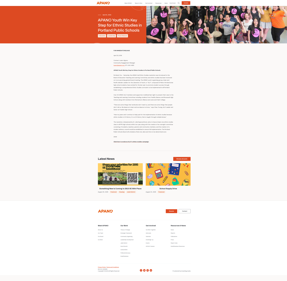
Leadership (111, 36)
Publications (174, 236)
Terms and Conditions (113, 267)
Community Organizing (126, 236)
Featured (114, 192)
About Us (100, 229)
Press (172, 239)
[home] (103, 3)
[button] (129, 3)
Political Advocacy (125, 253)
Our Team (100, 233)
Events (148, 243)
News (166, 3)
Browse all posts (182, 159)
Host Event (173, 3)
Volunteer (148, 236)
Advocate (148, 233)
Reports (173, 233)
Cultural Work (123, 249)
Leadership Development (127, 239)
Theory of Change (125, 229)
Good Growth (124, 246)
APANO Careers (150, 246)
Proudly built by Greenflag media (182, 271)
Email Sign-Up (149, 239)
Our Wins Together (151, 229)
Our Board (100, 236)
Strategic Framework (126, 233)
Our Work (100, 239)
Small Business (124, 256)
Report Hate (174, 243)
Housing (121, 192)
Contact (184, 211)
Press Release (122, 36)
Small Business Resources (178, 246)
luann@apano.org (119, 65)
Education (102, 36)
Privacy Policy (102, 267)
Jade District (131, 192)
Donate (186, 3)
